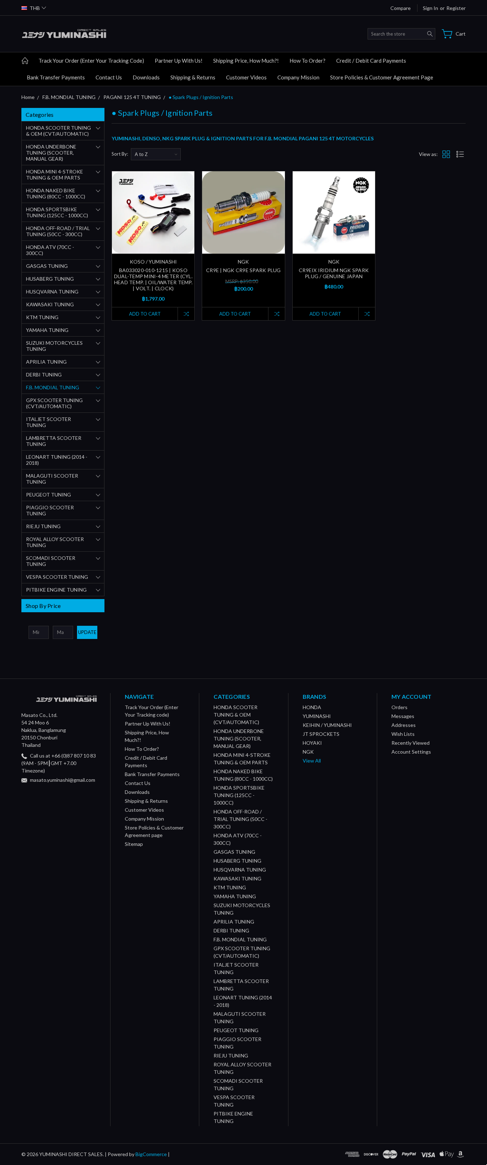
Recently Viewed (410, 743)
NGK (308, 752)
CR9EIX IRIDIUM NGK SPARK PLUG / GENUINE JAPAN (334, 273)
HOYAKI (312, 743)
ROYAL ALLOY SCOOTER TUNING (55, 542)
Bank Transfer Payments (56, 77)
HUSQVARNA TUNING (52, 291)
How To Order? (307, 60)
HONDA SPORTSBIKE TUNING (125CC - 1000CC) (57, 212)
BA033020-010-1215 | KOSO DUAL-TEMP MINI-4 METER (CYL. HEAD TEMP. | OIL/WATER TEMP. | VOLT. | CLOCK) (153, 279)
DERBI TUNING (44, 374)
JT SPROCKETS (321, 734)
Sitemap (134, 844)
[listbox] (156, 154)
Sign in (430, 8)
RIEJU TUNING (43, 526)
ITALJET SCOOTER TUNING (48, 422)
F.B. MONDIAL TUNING (52, 387)
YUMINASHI (317, 716)
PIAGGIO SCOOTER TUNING (50, 510)
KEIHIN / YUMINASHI (327, 725)
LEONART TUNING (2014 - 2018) (56, 460)
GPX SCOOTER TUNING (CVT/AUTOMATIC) (54, 403)
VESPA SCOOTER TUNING (57, 577)
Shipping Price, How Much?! (246, 60)
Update (87, 632)
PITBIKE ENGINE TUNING (56, 590)
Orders (399, 707)
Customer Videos (246, 77)
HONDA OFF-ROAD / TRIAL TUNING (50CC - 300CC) (58, 231)
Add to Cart (145, 314)
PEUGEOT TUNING (48, 495)
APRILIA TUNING (46, 362)
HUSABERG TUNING (50, 279)
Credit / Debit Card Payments (371, 60)
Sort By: (120, 154)
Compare (400, 8)
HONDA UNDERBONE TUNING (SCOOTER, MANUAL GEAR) (51, 153)
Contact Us (109, 77)
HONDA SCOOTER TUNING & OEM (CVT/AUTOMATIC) (58, 131)
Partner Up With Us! (179, 60)
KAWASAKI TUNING (50, 304)
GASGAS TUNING (47, 266)
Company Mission (298, 77)
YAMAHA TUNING (47, 330)
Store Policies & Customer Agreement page (381, 77)
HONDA (312, 707)
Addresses (403, 725)
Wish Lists (403, 734)
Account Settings (411, 752)
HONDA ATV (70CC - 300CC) (50, 250)
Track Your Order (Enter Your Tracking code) (91, 60)
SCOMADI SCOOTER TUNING (50, 561)
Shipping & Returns (192, 77)
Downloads (146, 77)
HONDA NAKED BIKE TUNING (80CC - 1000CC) (55, 193)
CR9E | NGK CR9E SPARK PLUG (243, 270)
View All (312, 761)
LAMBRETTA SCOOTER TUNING (53, 441)
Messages (402, 716)
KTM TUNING (42, 317)
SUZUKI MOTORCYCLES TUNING (54, 346)
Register (456, 8)
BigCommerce (151, 1154)
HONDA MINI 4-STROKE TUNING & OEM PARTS (54, 174)
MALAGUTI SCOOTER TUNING (52, 479)
